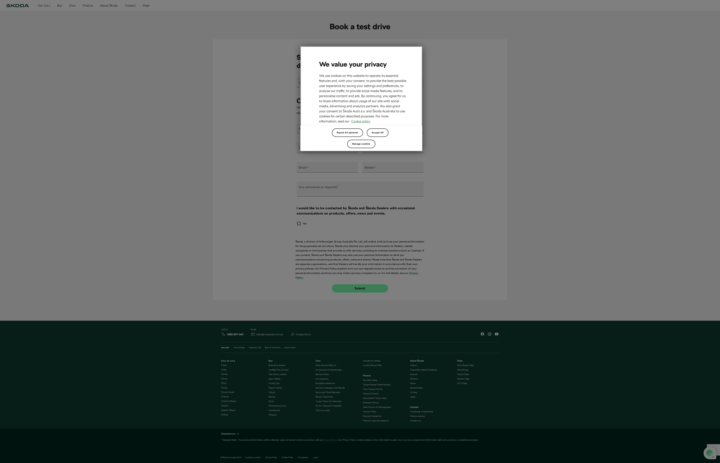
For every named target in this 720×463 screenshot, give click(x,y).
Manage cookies (361, 144)
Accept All (378, 132)
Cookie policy (360, 121)
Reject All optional (347, 132)
